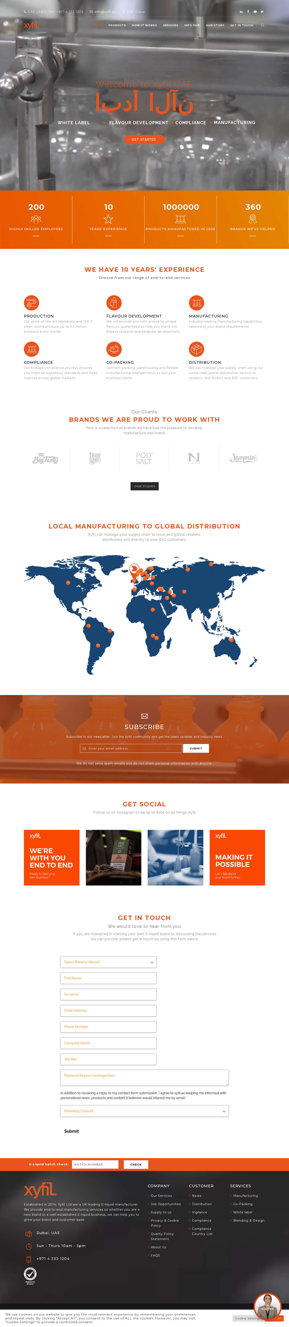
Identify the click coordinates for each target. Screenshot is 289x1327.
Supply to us (161, 1212)
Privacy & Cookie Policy (165, 1223)
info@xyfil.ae (105, 12)
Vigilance (199, 1212)
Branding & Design (249, 1220)
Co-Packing (120, 362)
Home (97, 25)
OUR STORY (215, 25)
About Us (158, 1247)
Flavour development (134, 316)
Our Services (161, 1196)
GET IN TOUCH (241, 25)
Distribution (205, 362)
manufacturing (208, 316)
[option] (45, 458)
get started (144, 139)
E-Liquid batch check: (49, 1164)
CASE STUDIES (144, 486)
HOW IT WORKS (144, 25)
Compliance (38, 362)
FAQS (155, 1255)
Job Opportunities (166, 1204)
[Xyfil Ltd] (31, 25)
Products (117, 25)
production (39, 316)
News (196, 1196)
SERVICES (170, 25)
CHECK (136, 1164)
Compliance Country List (202, 1231)
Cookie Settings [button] (247, 1318)
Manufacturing (245, 1196)
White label (242, 1212)
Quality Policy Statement (162, 1236)
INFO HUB (192, 25)
